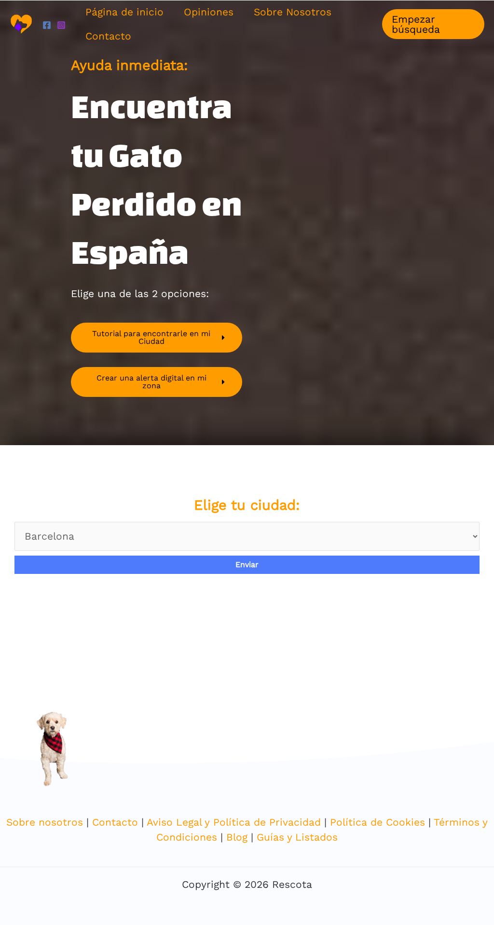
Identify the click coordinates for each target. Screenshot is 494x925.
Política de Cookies (377, 822)
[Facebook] (46, 25)
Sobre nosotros (44, 822)
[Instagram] (61, 25)
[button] (433, 24)
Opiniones (208, 12)
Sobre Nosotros (292, 12)
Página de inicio (124, 12)
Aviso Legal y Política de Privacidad (235, 822)
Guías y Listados (297, 837)
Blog (236, 837)
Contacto (108, 36)
